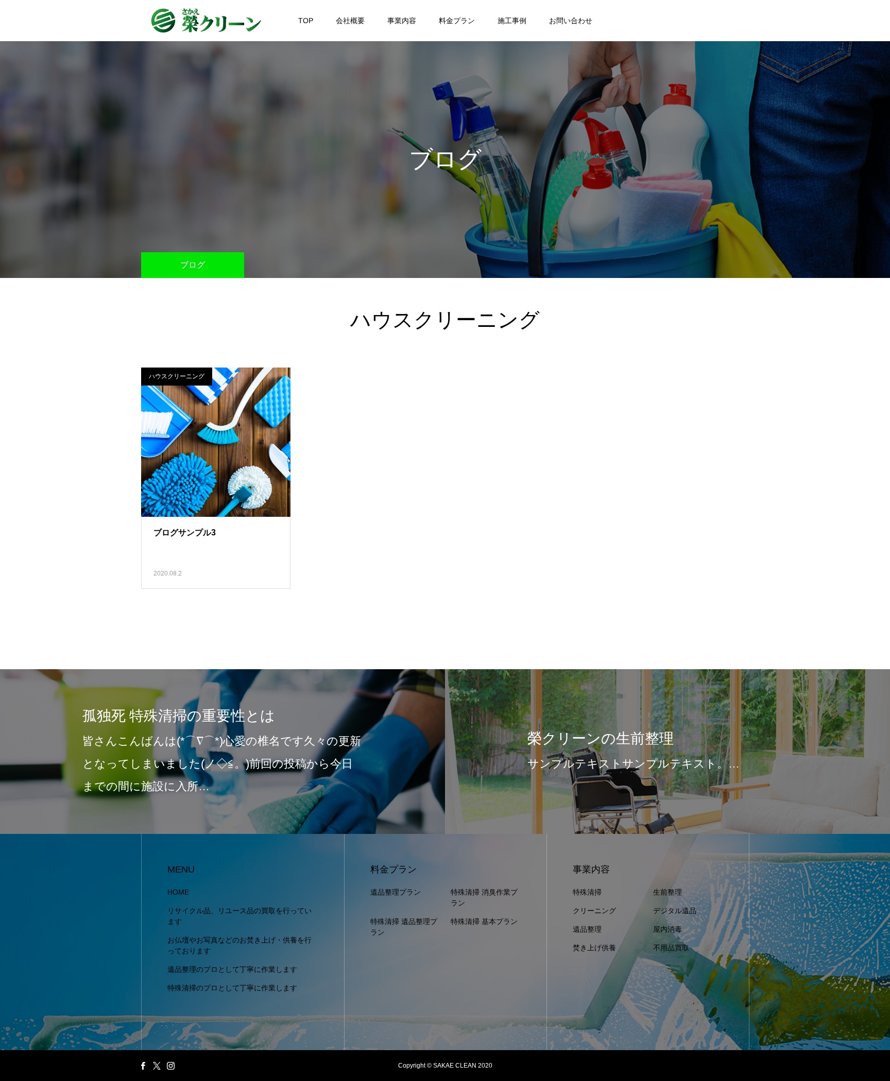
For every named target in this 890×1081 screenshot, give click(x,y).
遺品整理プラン (395, 892)
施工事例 (512, 20)
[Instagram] (170, 1065)
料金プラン (457, 20)
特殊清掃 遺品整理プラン (403, 926)
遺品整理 (587, 929)
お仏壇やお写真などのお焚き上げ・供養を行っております (239, 945)
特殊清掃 (587, 892)
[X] (156, 1065)
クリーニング (594, 910)
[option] (222, 751)
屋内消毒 (667, 929)
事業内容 (401, 20)
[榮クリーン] (205, 20)
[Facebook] (143, 1065)
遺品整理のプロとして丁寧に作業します (232, 969)
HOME (178, 892)
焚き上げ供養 (594, 948)
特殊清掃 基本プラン (484, 921)
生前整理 (667, 892)
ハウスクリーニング (176, 376)
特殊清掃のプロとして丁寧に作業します (232, 988)
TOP (305, 20)
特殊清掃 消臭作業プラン (484, 897)
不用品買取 (671, 948)
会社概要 (350, 20)
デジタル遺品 (674, 910)
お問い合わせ (570, 20)
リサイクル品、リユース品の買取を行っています (239, 916)
